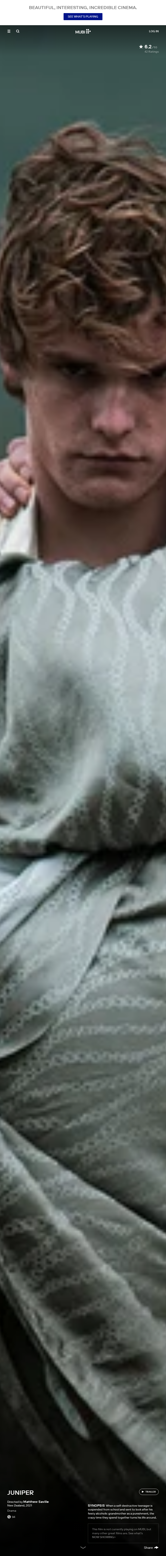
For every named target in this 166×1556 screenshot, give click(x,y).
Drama (11, 1510)
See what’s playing (83, 16)
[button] (8, 31)
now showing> (104, 1537)
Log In (154, 31)
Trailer (150, 1491)
